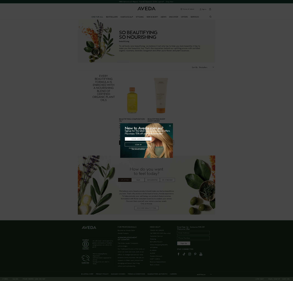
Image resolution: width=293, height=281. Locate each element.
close (164, 125)
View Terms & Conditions (138, 149)
